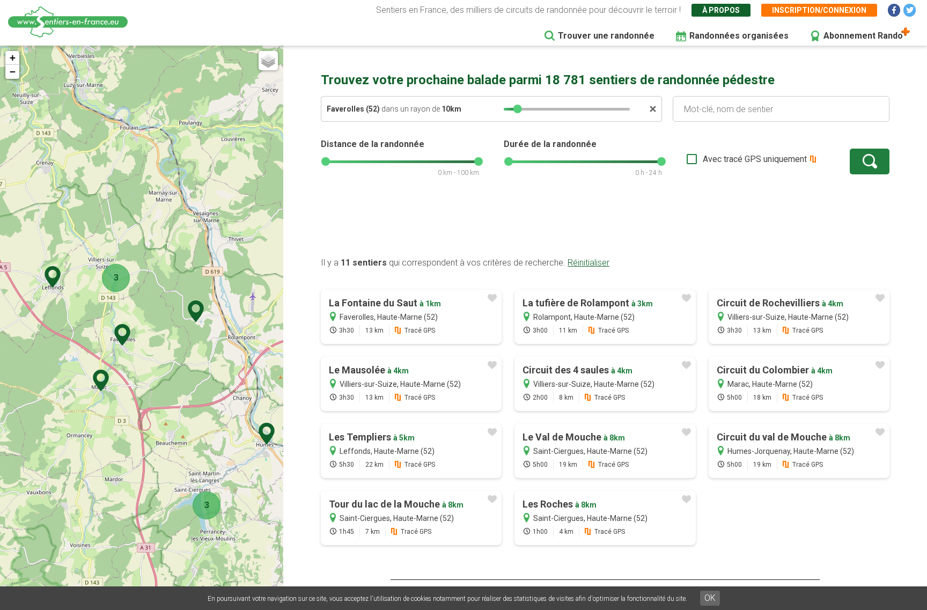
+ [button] (13, 57)
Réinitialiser (588, 263)
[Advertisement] (605, 223)
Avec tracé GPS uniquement (755, 159)
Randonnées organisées (739, 36)
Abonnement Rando (863, 36)
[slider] (517, 109)
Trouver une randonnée (606, 36)
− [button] (13, 71)
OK (710, 598)
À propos (721, 10)
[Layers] (268, 60)
